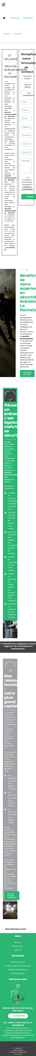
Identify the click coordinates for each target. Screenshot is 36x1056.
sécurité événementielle (10, 113)
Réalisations (17, 946)
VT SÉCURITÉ (18, 1048)
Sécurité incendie (17, 962)
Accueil (17, 942)
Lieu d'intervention (28, 94)
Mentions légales (18, 1050)
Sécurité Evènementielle (17, 970)
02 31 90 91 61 (18, 1016)
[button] (18, 929)
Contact (18, 950)
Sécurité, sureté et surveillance (17, 966)
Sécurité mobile (17, 973)
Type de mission (27, 85)
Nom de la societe (27, 77)
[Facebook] (17, 986)
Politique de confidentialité (18, 1052)
